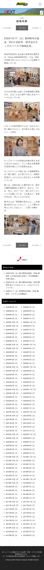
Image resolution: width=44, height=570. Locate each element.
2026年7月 (27, 307)
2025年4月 (10, 337)
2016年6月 (10, 535)
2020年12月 (10, 434)
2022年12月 (10, 389)
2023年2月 (10, 385)
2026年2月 (10, 318)
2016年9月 (27, 528)
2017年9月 (27, 505)
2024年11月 (28, 344)
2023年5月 (27, 378)
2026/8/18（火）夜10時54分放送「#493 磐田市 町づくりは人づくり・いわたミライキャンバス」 (23, 285)
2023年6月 (10, 378)
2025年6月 (10, 333)
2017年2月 (10, 520)
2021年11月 (28, 412)
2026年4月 (10, 314)
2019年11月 (28, 457)
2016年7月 (27, 531)
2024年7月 (27, 352)
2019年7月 (27, 464)
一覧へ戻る (22, 28)
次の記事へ (36, 28)
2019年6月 (10, 468)
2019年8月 (10, 464)
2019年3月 (27, 471)
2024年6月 (10, 356)
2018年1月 (27, 498)
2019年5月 (27, 468)
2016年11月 (28, 524)
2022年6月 (10, 400)
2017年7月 (27, 509)
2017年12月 (10, 501)
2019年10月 (10, 460)
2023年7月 (27, 374)
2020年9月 (27, 438)
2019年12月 (10, 457)
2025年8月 (10, 329)
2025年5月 (27, 333)
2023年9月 (27, 371)
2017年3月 (27, 516)
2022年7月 (27, 397)
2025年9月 (27, 326)
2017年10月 (10, 505)
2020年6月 (10, 445)
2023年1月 (27, 385)
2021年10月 (10, 415)
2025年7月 (27, 329)
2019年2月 (10, 475)
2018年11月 (28, 479)
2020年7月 (27, 442)
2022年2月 (10, 408)
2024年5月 (27, 356)
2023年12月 (10, 367)
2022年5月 (27, 400)
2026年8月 (10, 307)
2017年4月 (10, 516)
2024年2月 (10, 363)
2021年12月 (10, 412)
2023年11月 (28, 367)
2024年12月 (10, 344)
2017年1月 (27, 520)
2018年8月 (10, 486)
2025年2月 (10, 341)
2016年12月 (10, 524)
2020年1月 (27, 453)
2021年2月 (10, 430)
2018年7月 (27, 486)
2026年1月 (27, 318)
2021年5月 (27, 423)
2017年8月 (10, 509)
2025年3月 (27, 337)
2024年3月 (27, 359)
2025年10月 (10, 326)
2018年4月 (10, 494)
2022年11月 (28, 389)
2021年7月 (27, 419)
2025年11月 (28, 322)
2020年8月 (10, 442)
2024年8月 (10, 352)
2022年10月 (10, 393)
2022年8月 (10, 397)
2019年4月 (10, 471)
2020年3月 (27, 449)
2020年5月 (27, 445)
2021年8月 (10, 419)
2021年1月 (27, 430)
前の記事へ (8, 28)
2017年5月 (27, 513)
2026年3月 (27, 314)
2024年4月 (10, 359)
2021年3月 (27, 427)
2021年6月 (10, 423)
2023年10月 (10, 371)
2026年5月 (27, 311)
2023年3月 (27, 382)
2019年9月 (27, 460)
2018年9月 (27, 483)
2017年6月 (10, 513)
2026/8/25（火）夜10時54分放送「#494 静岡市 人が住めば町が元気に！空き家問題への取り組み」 (23, 276)
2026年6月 (10, 311)
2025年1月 (27, 341)
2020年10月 (10, 438)
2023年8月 (10, 374)
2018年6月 (10, 490)
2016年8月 (10, 531)
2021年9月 (27, 415)
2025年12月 (10, 322)
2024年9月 (27, 348)
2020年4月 (10, 449)
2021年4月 (10, 427)
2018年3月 (27, 494)
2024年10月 (10, 348)
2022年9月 (27, 393)
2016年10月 (10, 528)
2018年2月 (10, 498)
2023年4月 (10, 382)
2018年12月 (10, 479)
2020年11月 (28, 434)
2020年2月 (10, 453)
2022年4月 (10, 404)
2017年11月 (28, 501)
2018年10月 (10, 483)
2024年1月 (27, 363)
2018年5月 (27, 490)
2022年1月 (27, 408)
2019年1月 (27, 475)
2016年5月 (27, 535)
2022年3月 (27, 404)
